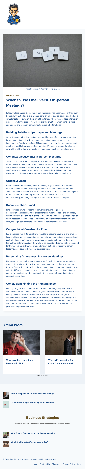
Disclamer (56, 464)
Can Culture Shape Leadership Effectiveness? (32, 402)
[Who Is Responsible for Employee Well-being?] (6, 395)
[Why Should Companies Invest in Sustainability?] (6, 435)
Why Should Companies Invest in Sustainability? (33, 433)
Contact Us (45, 464)
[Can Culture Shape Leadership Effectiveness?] (6, 404)
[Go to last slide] (6, 352)
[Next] (79, 352)
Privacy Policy (69, 464)
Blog (79, 464)
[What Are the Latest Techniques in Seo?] (6, 444)
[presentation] (21, 342)
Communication (12, 96)
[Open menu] (80, 14)
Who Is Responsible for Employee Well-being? (32, 393)
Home (34, 464)
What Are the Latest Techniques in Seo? (29, 442)
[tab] (38, 375)
